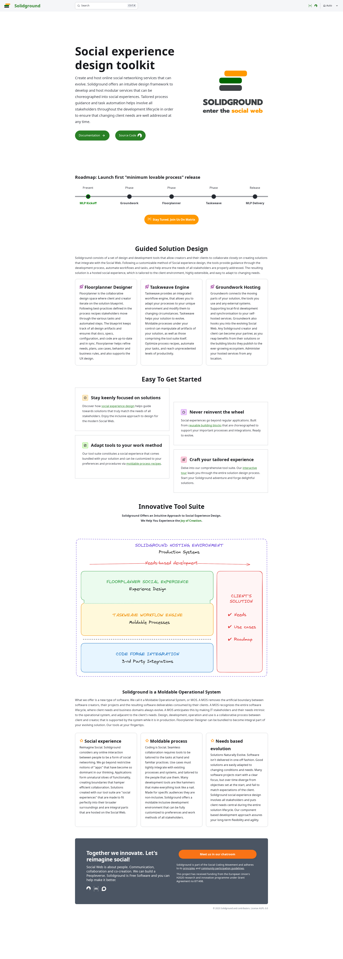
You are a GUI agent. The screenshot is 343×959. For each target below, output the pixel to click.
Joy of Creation (191, 521)
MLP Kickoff (88, 203)
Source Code (127, 135)
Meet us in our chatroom (217, 854)
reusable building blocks (205, 425)
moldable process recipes (143, 464)
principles (189, 868)
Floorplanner (171, 203)
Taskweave (214, 203)
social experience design (118, 406)
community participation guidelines (222, 868)
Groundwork (129, 203)
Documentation (89, 135)
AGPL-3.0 (263, 908)
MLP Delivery (255, 203)
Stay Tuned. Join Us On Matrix (173, 220)
